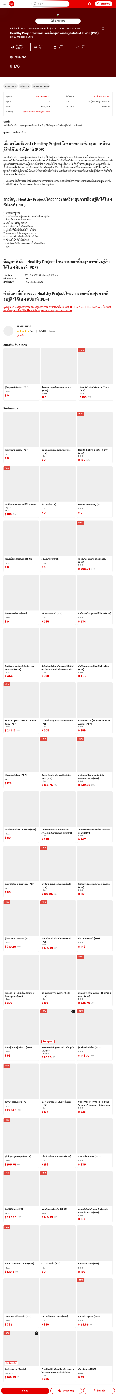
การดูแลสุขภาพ (11, 86)
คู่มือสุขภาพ (24, 86)
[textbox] (58, 221)
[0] (89, 4)
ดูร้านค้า (20, 335)
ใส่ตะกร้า (101, 1390)
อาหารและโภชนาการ (41, 86)
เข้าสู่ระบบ (105, 3)
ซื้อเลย (25, 1390)
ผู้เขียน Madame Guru (21, 36)
